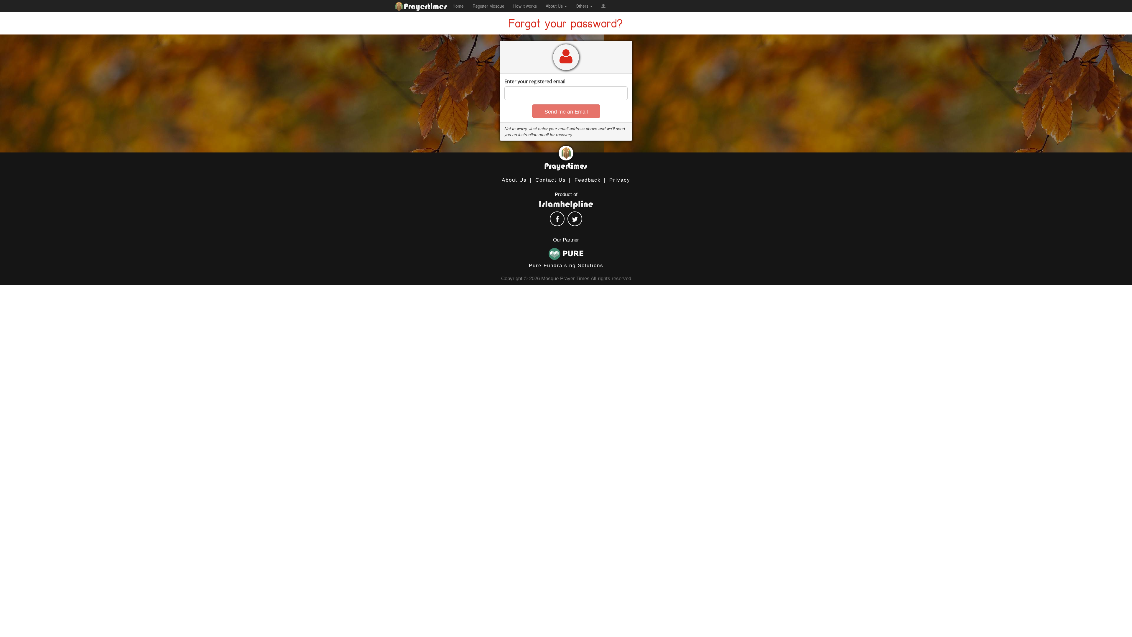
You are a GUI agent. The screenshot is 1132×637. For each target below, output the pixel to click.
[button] (603, 6)
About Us (514, 180)
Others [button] (583, 6)
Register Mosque (488, 6)
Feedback (588, 180)
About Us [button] (555, 6)
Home (458, 6)
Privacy (619, 180)
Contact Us (550, 180)
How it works (525, 6)
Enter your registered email (534, 81)
